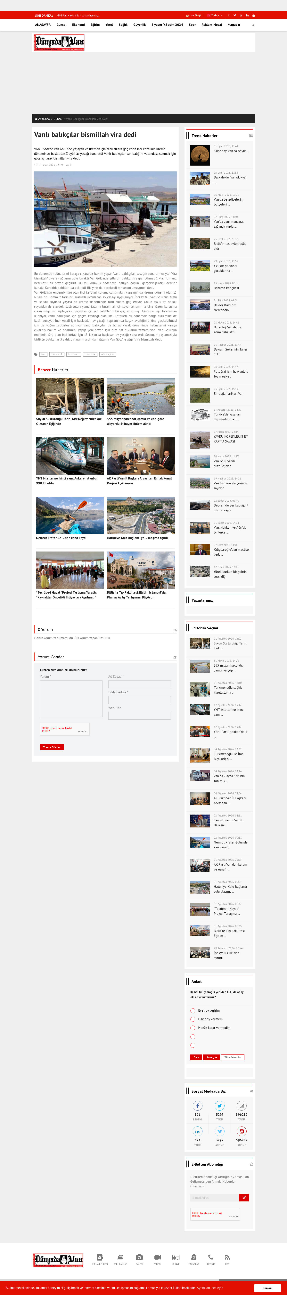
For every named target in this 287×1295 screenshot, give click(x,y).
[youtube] (253, 15)
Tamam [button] (267, 1288)
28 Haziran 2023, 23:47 (227, 344)
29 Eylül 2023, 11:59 (226, 261)
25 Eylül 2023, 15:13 (226, 389)
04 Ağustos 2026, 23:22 (228, 749)
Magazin (234, 25)
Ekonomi (78, 25)
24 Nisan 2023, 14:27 (226, 456)
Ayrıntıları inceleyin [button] (210, 1288)
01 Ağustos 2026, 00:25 (228, 926)
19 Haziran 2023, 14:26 (227, 478)
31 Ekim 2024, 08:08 (226, 300)
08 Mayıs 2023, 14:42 (226, 322)
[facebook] (229, 15)
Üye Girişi (195, 15)
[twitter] (235, 15)
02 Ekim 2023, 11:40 (226, 217)
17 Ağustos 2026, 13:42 (228, 727)
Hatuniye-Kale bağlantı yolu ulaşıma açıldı (137, 538)
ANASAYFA (43, 25)
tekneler (90, 354)
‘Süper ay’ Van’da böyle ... (231, 151)
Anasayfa (44, 118)
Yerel (109, 25)
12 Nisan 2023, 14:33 (226, 567)
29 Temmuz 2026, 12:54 (228, 948)
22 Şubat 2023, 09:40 (226, 500)
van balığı (56, 354)
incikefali (73, 354)
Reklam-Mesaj (212, 25)
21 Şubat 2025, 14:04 (226, 522)
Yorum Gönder (52, 747)
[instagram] (241, 15)
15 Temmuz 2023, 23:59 (48, 165)
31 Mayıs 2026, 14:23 (226, 660)
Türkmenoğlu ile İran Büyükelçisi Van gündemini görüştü (87, 15)
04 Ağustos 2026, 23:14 (228, 771)
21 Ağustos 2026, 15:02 (228, 638)
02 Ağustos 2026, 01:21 (228, 815)
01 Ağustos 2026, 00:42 (228, 904)
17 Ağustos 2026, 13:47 (228, 705)
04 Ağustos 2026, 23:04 (228, 793)
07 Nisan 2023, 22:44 (226, 431)
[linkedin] (247, 15)
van (43, 354)
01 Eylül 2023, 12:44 (226, 146)
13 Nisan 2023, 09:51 (226, 283)
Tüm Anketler (232, 1057)
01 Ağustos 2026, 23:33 (228, 860)
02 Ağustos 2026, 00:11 (228, 837)
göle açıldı (107, 354)
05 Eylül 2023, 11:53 (226, 172)
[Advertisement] (143, 84)
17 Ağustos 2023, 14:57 (228, 409)
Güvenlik (139, 25)
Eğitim (95, 25)
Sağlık (123, 25)
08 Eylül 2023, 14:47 (226, 367)
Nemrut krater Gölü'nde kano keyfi (61, 538)
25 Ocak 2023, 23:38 (226, 239)
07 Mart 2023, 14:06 (226, 545)
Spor (192, 25)
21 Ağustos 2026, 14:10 (228, 683)
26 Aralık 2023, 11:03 (226, 194)
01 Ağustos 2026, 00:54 (228, 882)
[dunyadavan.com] (58, 1260)
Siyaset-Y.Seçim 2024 (167, 25)
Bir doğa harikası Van (228, 393)
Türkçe (214, 15)
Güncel (61, 25)
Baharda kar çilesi (226, 288)
